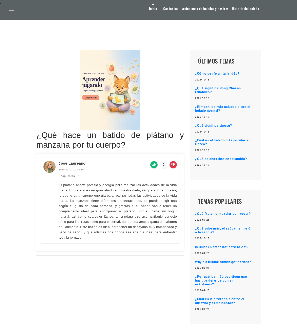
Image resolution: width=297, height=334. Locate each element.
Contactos (170, 8)
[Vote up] (154, 164)
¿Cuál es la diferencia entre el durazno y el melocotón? (219, 301)
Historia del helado (245, 8)
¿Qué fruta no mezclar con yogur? (223, 214)
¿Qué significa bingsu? (213, 125)
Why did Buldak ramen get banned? (223, 262)
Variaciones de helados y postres (205, 8)
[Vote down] (173, 164)
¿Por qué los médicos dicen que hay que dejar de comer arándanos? (221, 280)
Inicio (153, 8)
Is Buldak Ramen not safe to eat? (222, 247)
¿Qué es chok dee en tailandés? (221, 159)
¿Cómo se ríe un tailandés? (217, 73)
